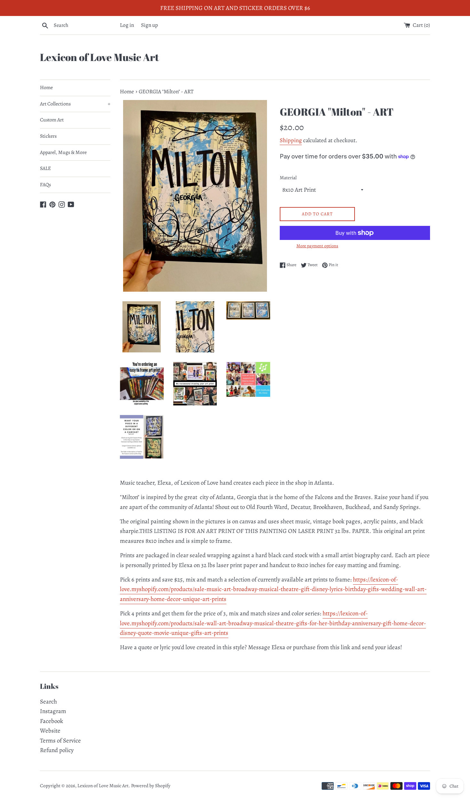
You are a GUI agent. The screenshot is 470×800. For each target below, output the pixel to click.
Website (50, 731)
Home (46, 87)
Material (288, 177)
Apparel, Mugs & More (63, 152)
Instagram (53, 711)
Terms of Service (60, 740)
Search (48, 701)
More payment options (317, 246)
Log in (127, 25)
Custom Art (52, 119)
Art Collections (75, 103)
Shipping (291, 140)
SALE (45, 168)
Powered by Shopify (150, 785)
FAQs (45, 184)
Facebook (51, 721)
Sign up (149, 25)
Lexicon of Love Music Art (99, 57)
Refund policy (57, 750)
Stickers (48, 136)
